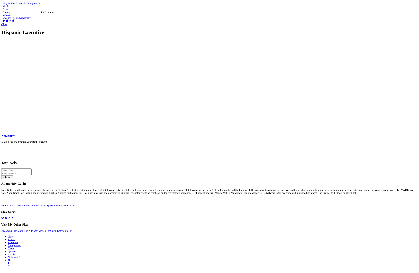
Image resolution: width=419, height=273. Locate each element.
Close (4, 24)
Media (11, 248)
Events (11, 254)
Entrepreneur (14, 245)
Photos (5, 12)
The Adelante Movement (37, 230)
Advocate (13, 242)
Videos (6, 15)
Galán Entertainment (61, 230)
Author (11, 239)
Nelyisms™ (14, 257)
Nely (10, 236)
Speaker (12, 251)
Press (5, 9)
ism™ (8, 135)
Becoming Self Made (12, 230)
